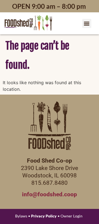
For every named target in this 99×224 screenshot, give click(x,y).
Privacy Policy (44, 216)
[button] (86, 23)
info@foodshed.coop (49, 194)
